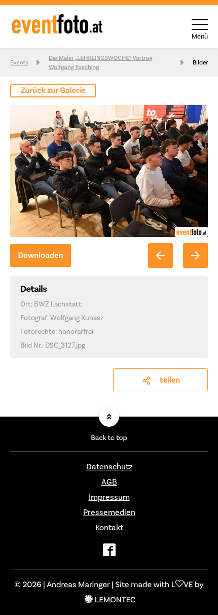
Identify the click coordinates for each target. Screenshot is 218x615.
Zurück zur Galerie (53, 90)
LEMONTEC (115, 599)
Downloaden (40, 255)
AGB (109, 482)
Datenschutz (109, 466)
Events (19, 62)
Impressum (109, 497)
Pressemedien (109, 512)
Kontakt (109, 527)
